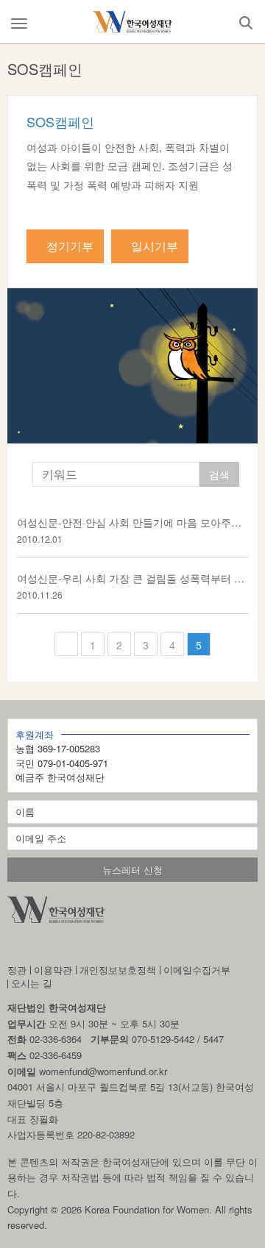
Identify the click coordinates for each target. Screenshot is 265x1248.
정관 (16, 970)
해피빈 (130, 945)
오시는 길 (31, 983)
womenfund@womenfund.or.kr (103, 1071)
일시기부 (154, 246)
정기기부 (69, 246)
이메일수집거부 (196, 970)
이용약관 (53, 970)
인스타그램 (15, 945)
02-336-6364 (55, 1039)
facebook (52, 945)
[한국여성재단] (132, 22)
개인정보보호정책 (118, 970)
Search (246, 23)
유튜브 (90, 945)
